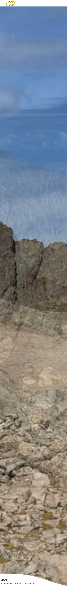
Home (3, 590)
